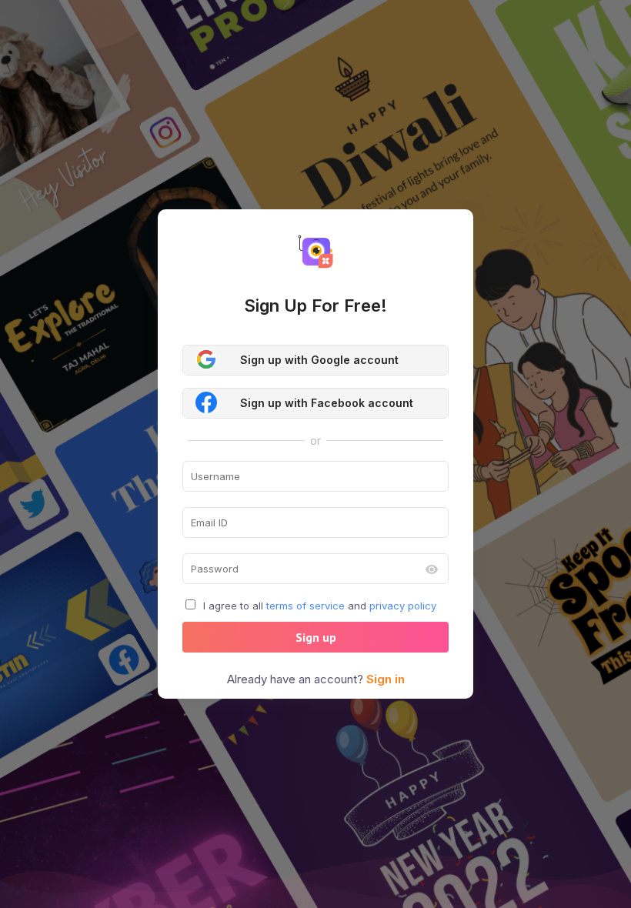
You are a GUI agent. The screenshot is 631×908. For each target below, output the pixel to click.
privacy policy (402, 605)
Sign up (315, 637)
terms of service (305, 605)
